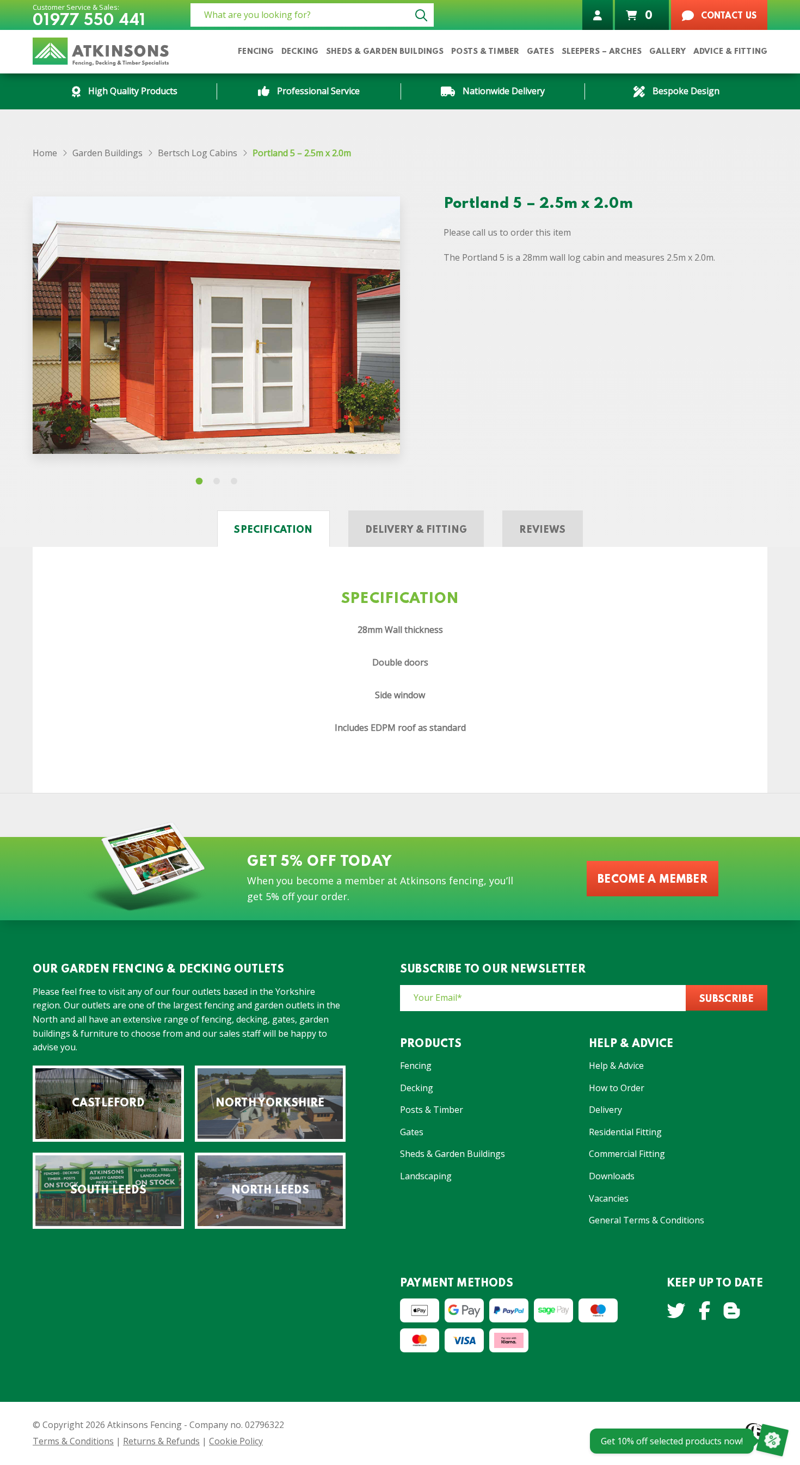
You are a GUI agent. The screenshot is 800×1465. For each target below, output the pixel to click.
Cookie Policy (236, 1441)
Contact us (727, 16)
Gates (411, 1132)
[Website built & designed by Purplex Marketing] (756, 1434)
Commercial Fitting (627, 1154)
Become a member (652, 880)
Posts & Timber (431, 1110)
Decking (416, 1088)
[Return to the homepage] (101, 52)
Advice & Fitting (730, 52)
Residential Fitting (625, 1132)
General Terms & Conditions (646, 1220)
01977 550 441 (89, 21)
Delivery (605, 1110)
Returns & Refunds (161, 1441)
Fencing (416, 1066)
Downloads (612, 1176)
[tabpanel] (216, 325)
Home (45, 153)
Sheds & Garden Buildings (385, 52)
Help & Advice (616, 1066)
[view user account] (597, 15)
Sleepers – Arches (602, 52)
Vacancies (609, 1198)
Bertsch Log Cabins (197, 153)
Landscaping (426, 1176)
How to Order (616, 1088)
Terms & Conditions (73, 1441)
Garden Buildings (107, 153)
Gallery (667, 52)
